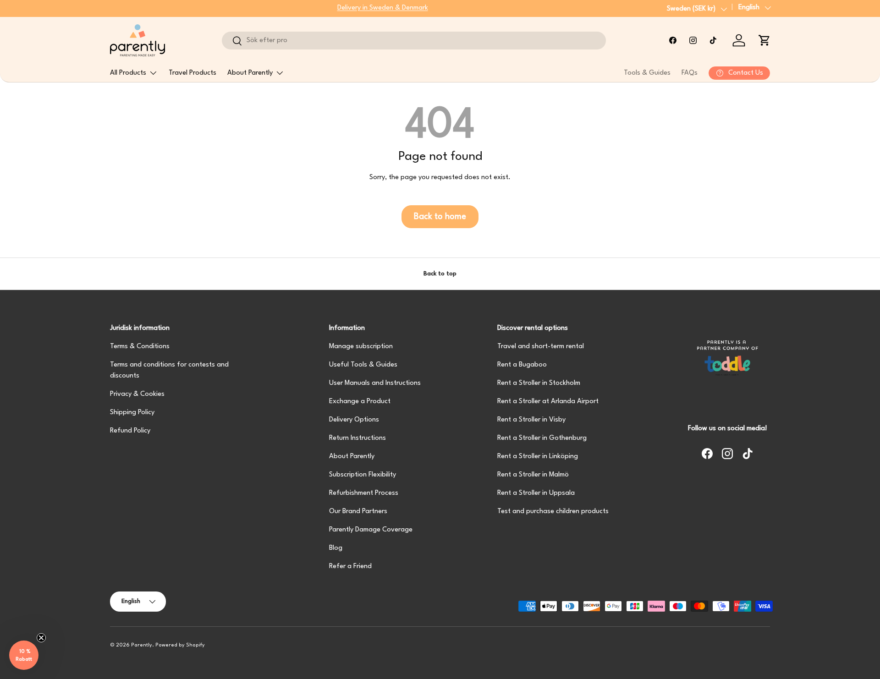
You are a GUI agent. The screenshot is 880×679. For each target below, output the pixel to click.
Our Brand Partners (358, 511)
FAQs (690, 73)
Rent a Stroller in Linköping (537, 456)
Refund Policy (130, 430)
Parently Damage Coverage (370, 529)
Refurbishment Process (363, 493)
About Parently (250, 73)
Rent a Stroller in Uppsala (536, 493)
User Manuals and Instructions (375, 383)
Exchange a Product (359, 401)
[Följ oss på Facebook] (673, 40)
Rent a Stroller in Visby (531, 419)
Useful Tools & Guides (363, 364)
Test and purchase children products (553, 511)
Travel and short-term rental (540, 346)
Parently (141, 645)
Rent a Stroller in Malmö (533, 474)
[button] (764, 40)
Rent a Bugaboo (522, 364)
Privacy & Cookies (137, 394)
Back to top (440, 274)
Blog (335, 548)
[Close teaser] (41, 637)
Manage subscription (361, 346)
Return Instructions (357, 438)
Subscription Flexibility (362, 474)
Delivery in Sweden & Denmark (382, 8)
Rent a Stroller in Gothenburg (542, 438)
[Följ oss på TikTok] (713, 40)
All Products (128, 73)
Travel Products (192, 73)
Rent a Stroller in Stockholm (538, 383)
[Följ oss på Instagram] (693, 40)
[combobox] (413, 40)
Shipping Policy (132, 412)
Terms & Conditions (140, 346)
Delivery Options (354, 419)
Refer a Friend (350, 566)
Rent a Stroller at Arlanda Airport (548, 401)
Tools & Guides (647, 73)
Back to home (440, 217)
